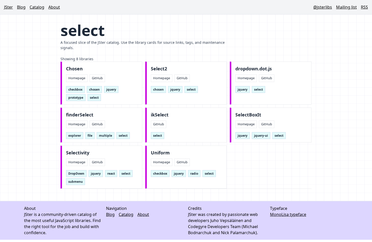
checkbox (75, 89)
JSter (8, 7)
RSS (364, 7)
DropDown (76, 173)
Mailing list (346, 7)
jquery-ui (261, 135)
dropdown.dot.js (253, 69)
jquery (111, 89)
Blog (21, 7)
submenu (75, 181)
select (94, 97)
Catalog (37, 7)
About (54, 7)
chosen (94, 89)
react (111, 173)
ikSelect (160, 115)
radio (194, 173)
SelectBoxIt (248, 115)
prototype (75, 97)
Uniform (160, 153)
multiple (105, 135)
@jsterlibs (322, 7)
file (90, 135)
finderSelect (79, 115)
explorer (74, 135)
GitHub (97, 78)
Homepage (76, 78)
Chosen (74, 69)
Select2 (159, 69)
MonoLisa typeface (288, 214)
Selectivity (77, 153)
